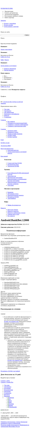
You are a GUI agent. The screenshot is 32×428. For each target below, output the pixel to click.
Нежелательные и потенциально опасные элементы (17, 183)
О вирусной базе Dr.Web (15, 163)
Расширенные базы (13, 164)
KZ (16, 102)
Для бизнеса (7, 111)
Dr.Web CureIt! (12, 135)
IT (12, 102)
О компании (7, 117)
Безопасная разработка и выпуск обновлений (14, 422)
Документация (9, 11)
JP (14, 102)
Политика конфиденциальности (10, 425)
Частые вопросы (9, 70)
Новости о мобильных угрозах (16, 212)
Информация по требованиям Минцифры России (15, 425)
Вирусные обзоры (13, 209)
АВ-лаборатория (9, 112)
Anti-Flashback (12, 198)
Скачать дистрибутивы (11, 13)
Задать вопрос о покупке (11, 26)
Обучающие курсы (13, 193)
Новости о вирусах (13, 211)
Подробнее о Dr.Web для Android (10, 371)
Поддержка (7, 388)
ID (22, 102)
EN (6, 102)
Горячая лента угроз (13, 214)
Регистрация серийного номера (14, 16)
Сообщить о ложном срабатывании (18, 124)
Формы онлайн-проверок (15, 134)
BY (20, 102)
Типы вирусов (12, 176)
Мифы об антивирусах (14, 205)
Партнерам (7, 391)
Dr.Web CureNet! (12, 137)
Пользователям (8, 390)
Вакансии (7, 396)
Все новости (11, 216)
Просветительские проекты (16, 195)
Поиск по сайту (5, 32)
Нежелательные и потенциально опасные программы (17, 179)
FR (10, 102)
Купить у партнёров (10, 23)
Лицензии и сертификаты (11, 114)
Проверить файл (12, 130)
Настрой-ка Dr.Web (13, 197)
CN (4, 102)
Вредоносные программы (15, 177)
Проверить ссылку (13, 132)
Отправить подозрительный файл (17, 123)
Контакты (7, 394)
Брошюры (10, 192)
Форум (7, 60)
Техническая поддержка (12, 14)
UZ (18, 102)
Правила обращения (10, 68)
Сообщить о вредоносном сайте (17, 126)
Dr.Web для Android (11, 321)
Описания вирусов (13, 150)
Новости (6, 115)
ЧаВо (2, 60)
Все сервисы (11, 121)
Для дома (6, 109)
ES (8, 102)
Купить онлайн (8, 25)
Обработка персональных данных (10, 422)
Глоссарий (11, 185)
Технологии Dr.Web (13, 166)
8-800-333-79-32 (5, 57)
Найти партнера (9, 17)
